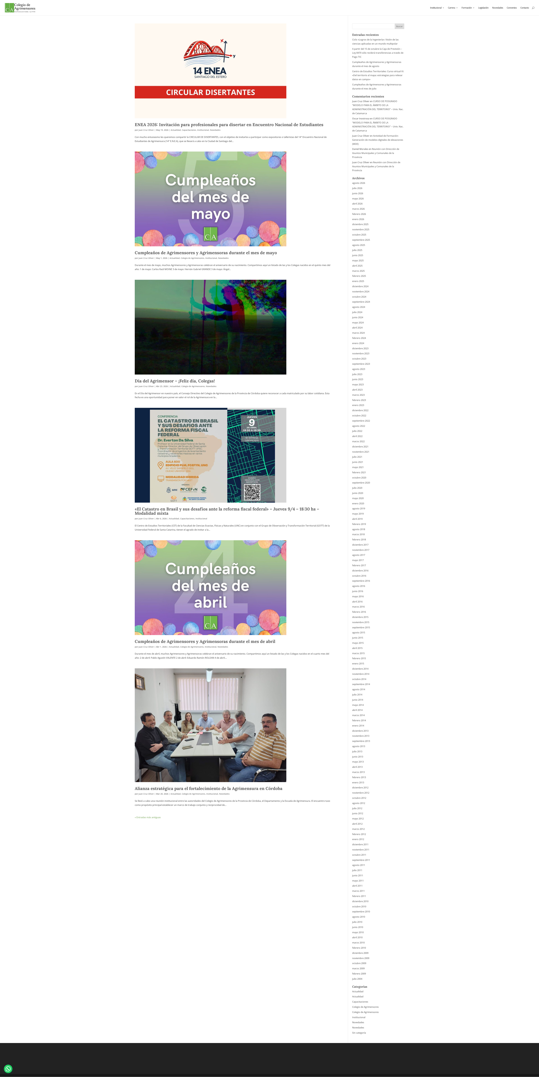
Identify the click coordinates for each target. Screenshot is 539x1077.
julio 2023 (357, 374)
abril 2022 (357, 436)
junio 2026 (357, 193)
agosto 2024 (358, 307)
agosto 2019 (358, 508)
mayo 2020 (358, 498)
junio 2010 (357, 927)
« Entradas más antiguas (148, 817)
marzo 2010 (358, 942)
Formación (467, 8)
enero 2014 (358, 725)
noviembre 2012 (360, 792)
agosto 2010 (358, 916)
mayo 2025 (358, 260)
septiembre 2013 (361, 741)
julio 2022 (357, 431)
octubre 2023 (359, 358)
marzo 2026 (358, 208)
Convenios (512, 8)
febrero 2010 (359, 947)
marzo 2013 (358, 772)
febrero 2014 (359, 720)
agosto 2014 (358, 689)
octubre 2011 (359, 854)
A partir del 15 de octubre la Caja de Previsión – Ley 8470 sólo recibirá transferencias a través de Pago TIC (377, 53)
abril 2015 (357, 648)
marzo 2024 (358, 332)
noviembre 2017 (360, 549)
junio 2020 (357, 493)
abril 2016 (357, 601)
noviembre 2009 (360, 958)
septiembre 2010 (361, 911)
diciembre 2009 (360, 953)
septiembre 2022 (361, 420)
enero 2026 (358, 219)
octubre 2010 (359, 906)
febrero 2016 (359, 611)
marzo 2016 (358, 606)
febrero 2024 (359, 338)
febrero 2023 (359, 400)
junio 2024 (357, 317)
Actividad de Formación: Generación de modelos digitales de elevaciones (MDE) (377, 139)
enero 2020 (358, 503)
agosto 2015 (358, 632)
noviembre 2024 (360, 291)
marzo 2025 (358, 270)
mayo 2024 (358, 322)
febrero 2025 (359, 276)
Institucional (435, 8)
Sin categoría (359, 1032)
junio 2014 (357, 699)
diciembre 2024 (360, 286)
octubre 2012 (359, 797)
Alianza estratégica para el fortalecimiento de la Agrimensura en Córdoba (208, 788)
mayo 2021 (358, 467)
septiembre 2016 (361, 580)
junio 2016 (357, 591)
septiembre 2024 (361, 301)
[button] (8, 1069)
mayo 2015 (358, 642)
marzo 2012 (358, 829)
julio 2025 (357, 250)
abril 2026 (357, 203)
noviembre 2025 (360, 229)
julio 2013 (357, 751)
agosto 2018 (358, 529)
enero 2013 (358, 782)
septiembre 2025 (361, 239)
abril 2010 (357, 937)
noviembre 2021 (360, 451)
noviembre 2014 (360, 673)
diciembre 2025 (360, 224)
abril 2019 (357, 518)
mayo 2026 (358, 198)
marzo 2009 (358, 968)
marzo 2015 (358, 653)
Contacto (524, 8)
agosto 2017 (358, 555)
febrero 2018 (359, 539)
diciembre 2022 (360, 410)
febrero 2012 (359, 834)
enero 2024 (358, 343)
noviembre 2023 (360, 353)
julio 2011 (357, 870)
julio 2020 (357, 487)
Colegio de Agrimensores (192, 258)
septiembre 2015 (361, 627)
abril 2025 (357, 265)
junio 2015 (357, 637)
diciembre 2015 (360, 617)
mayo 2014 (358, 705)
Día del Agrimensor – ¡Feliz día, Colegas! (175, 381)
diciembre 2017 (360, 544)
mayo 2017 (358, 560)
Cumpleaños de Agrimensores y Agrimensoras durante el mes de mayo (206, 252)
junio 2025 (357, 255)
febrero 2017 (359, 565)
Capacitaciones (189, 130)
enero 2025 (358, 281)
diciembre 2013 (360, 730)
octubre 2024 (359, 296)
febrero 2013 (359, 777)
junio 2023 (357, 379)
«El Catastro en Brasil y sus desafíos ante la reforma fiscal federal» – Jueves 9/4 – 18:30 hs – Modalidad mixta (227, 511)
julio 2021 (357, 456)
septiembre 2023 (361, 363)
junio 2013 (357, 756)
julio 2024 (357, 312)
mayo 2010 (358, 932)
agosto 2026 (358, 183)
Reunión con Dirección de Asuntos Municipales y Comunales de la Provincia (375, 153)
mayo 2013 (358, 761)
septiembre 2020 (361, 482)
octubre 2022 (359, 415)
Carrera (451, 8)
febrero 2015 (359, 658)
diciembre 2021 (360, 446)
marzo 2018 (358, 534)
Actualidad (176, 130)
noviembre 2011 (360, 849)
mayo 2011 (358, 880)
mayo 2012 (358, 818)
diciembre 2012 (360, 787)
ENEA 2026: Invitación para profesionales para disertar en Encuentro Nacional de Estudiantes (229, 124)
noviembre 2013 (360, 735)
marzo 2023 (358, 394)
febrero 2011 (359, 896)
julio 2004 (357, 978)
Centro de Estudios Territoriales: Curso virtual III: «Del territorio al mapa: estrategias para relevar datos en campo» (378, 75)
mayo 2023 (358, 384)
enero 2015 (358, 663)
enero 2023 (358, 405)
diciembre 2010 (360, 901)
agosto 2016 (358, 586)
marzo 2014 (358, 715)
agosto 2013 (358, 746)
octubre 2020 (359, 477)
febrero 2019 (359, 524)
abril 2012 (357, 823)
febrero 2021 (359, 472)
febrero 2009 (359, 973)
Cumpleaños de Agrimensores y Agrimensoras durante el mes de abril (205, 641)
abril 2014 (357, 710)
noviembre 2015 (360, 622)
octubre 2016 (359, 575)
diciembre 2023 (360, 348)
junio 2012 (357, 813)
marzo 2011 (358, 890)
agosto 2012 (358, 803)
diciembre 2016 (360, 570)
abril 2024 (357, 327)
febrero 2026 (359, 214)
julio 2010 (357, 922)
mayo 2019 (358, 513)
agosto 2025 (358, 245)
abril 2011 (357, 885)
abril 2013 (357, 766)
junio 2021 (357, 462)
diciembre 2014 (360, 668)
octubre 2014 (359, 679)
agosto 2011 (358, 865)
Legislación (483, 8)
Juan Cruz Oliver (146, 130)
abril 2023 (357, 389)
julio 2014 (357, 694)
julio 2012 (357, 808)
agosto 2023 (358, 369)
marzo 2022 (358, 441)
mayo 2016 (358, 596)
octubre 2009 (359, 963)
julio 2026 (357, 188)
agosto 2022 (358, 425)
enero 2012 (358, 839)
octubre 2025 (359, 234)
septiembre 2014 (361, 684)
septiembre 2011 (361, 860)
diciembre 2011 (360, 844)
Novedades (497, 8)
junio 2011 (357, 875)
